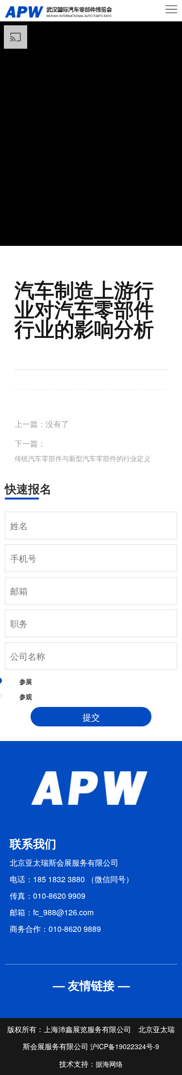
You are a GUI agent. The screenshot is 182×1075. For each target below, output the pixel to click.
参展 (25, 681)
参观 (25, 696)
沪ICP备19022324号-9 (124, 1046)
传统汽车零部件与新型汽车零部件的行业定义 (82, 458)
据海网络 (109, 1064)
